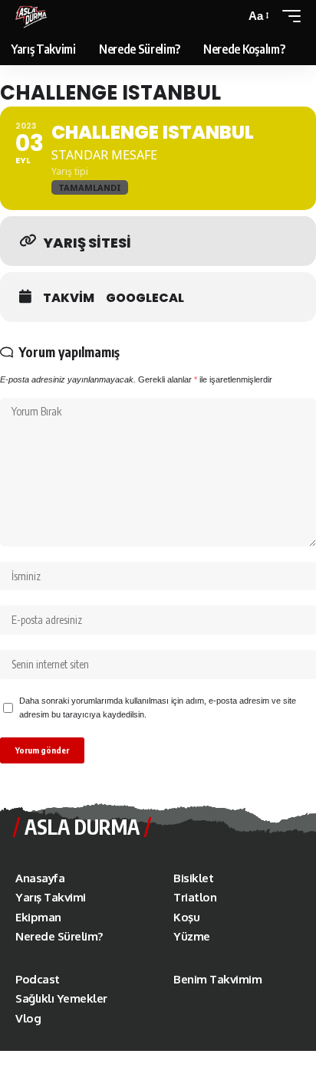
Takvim (68, 298)
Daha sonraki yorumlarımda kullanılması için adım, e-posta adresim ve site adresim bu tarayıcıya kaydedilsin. (157, 707)
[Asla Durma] (31, 16)
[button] (258, 16)
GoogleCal (145, 298)
